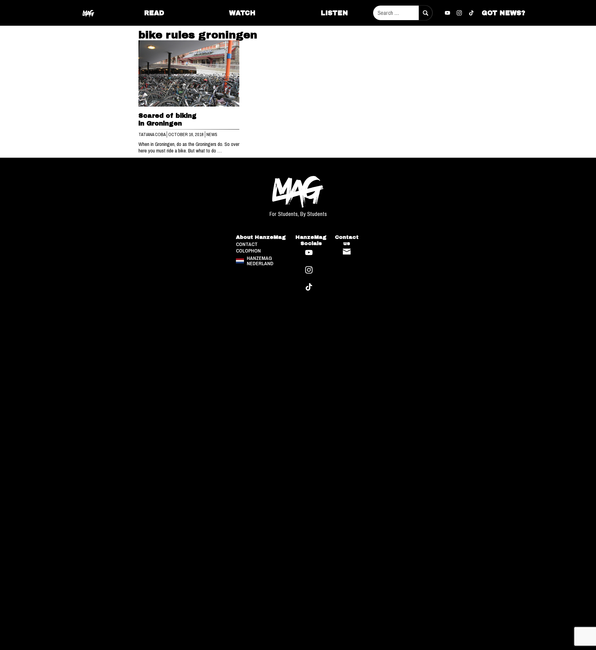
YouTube (447, 13)
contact (247, 244)
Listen (334, 12)
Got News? (503, 12)
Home (88, 12)
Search (425, 13)
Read (154, 12)
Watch (242, 12)
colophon (248, 250)
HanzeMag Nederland (260, 261)
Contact (347, 252)
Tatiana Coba (152, 134)
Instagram (459, 13)
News (211, 134)
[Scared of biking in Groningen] (189, 73)
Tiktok (471, 13)
